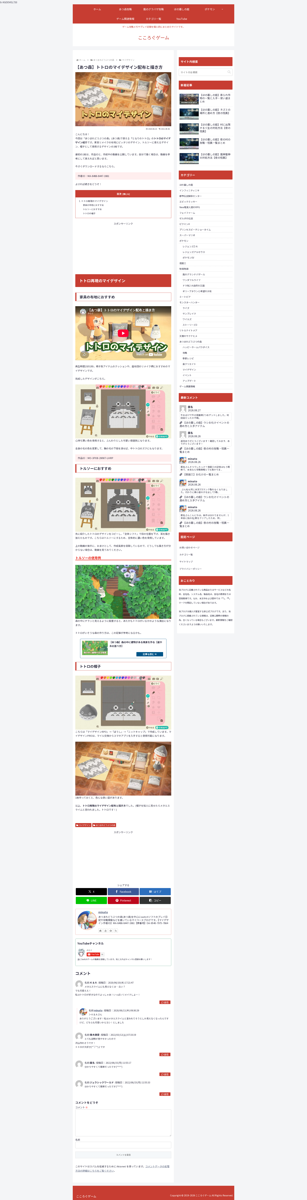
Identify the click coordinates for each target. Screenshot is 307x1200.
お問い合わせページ (189, 547)
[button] (155, 900)
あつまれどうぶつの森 (105, 825)
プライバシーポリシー (190, 568)
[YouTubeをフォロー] (105, 931)
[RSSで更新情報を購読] (116, 931)
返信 (166, 1002)
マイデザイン (85, 825)
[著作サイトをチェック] (100, 931)
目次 (119, 193)
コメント (81, 1107)
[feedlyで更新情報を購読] (111, 931)
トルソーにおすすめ (92, 209)
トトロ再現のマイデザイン (94, 201)
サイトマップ (186, 561)
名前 (77, 1139)
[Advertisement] (123, 248)
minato (103, 912)
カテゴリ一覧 (186, 554)
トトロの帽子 (89, 213)
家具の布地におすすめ (93, 205)
